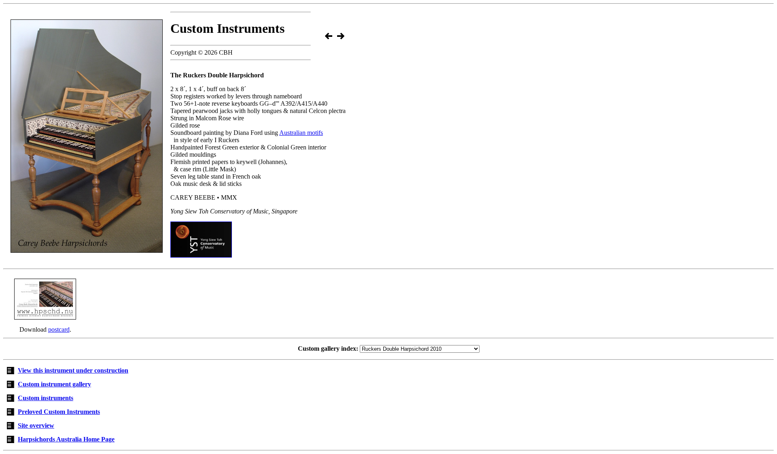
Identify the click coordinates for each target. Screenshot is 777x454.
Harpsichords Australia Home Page (66, 439)
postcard (59, 329)
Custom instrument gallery (54, 384)
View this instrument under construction (73, 370)
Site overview (36, 425)
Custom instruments (45, 397)
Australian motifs (301, 132)
